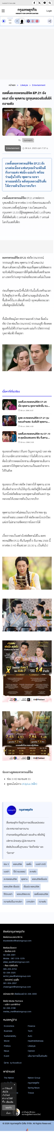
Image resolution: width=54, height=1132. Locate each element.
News (6, 1051)
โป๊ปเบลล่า (8, 894)
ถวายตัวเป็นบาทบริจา (13, 902)
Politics (7, 1046)
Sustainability (10, 1036)
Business (8, 1031)
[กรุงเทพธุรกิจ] (27, 10)
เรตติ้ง (28, 864)
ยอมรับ (9, 1107)
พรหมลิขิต (17, 864)
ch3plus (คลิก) (29, 783)
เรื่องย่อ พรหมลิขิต (31, 887)
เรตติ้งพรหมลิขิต (41, 894)
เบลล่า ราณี (41, 864)
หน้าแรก (12, 85)
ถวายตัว (42, 902)
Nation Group (34, 1078)
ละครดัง (33, 871)
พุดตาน (24, 879)
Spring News (33, 1088)
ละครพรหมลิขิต (10, 879)
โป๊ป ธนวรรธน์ (19, 871)
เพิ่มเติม (9, 1101)
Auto (30, 1036)
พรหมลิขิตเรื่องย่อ (39, 879)
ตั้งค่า (8, 1113)
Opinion (31, 1051)
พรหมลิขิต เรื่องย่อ (11, 887)
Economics (9, 1026)
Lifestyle (24, 85)
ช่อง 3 (6, 864)
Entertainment (38, 85)
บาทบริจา (30, 902)
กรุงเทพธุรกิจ (33, 1083)
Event (6, 1056)
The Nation (9, 1078)
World (6, 1041)
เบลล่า (6, 871)
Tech (30, 1031)
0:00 (10, 20)
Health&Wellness (35, 1041)
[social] (34, 3)
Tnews (31, 1093)
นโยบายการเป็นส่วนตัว (37, 1056)
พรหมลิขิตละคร (23, 894)
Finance (31, 1026)
